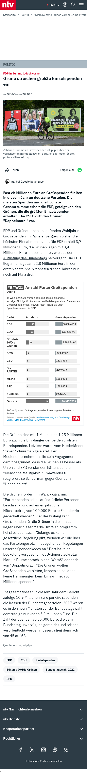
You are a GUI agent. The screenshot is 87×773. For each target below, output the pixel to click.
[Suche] (73, 5)
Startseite (9, 15)
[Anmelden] (65, 5)
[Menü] (81, 5)
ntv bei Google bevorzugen (28, 181)
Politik (25, 15)
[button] (43, 129)
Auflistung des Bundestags (25, 258)
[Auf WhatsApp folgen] (80, 170)
